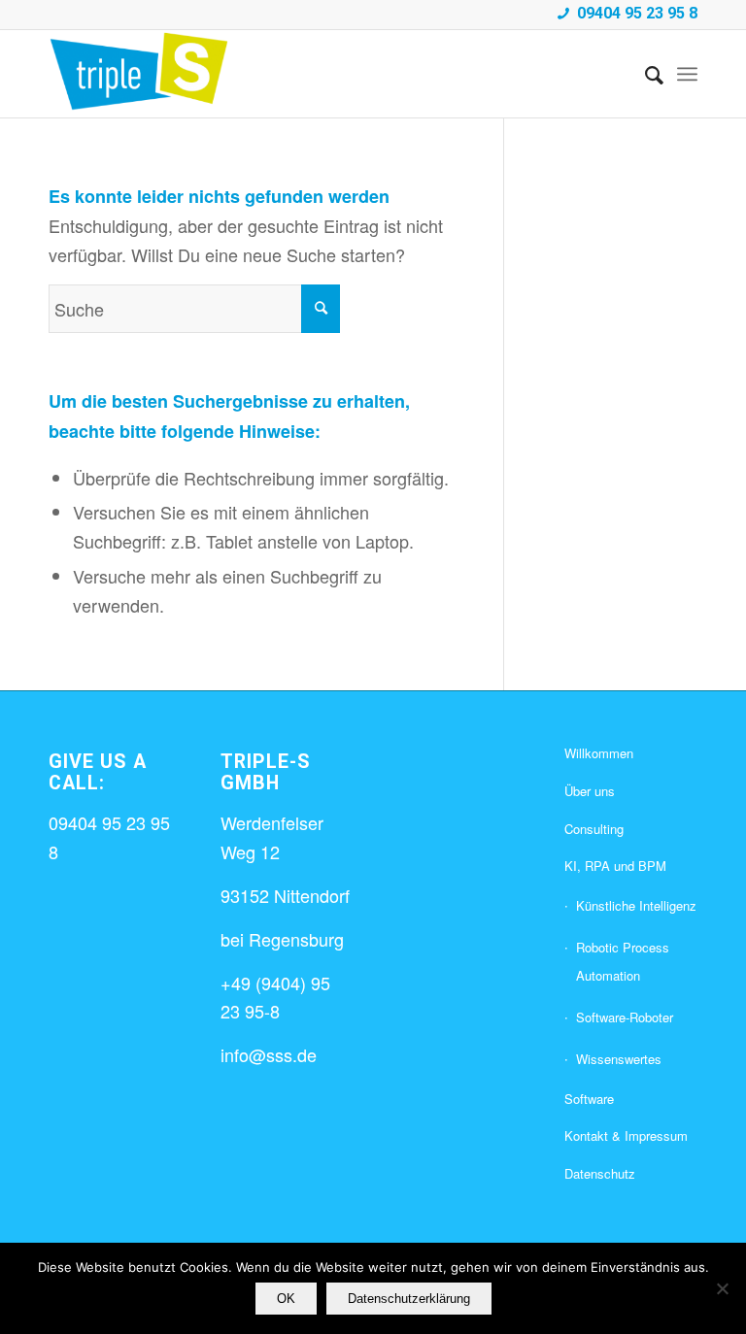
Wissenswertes (618, 1059)
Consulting (594, 828)
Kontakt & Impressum (626, 1135)
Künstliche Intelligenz (636, 905)
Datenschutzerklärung (409, 1298)
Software (589, 1098)
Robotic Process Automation (622, 961)
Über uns (589, 791)
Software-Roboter (624, 1017)
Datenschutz (599, 1173)
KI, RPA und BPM (615, 865)
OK (286, 1298)
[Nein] (721, 1288)
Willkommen (598, 753)
